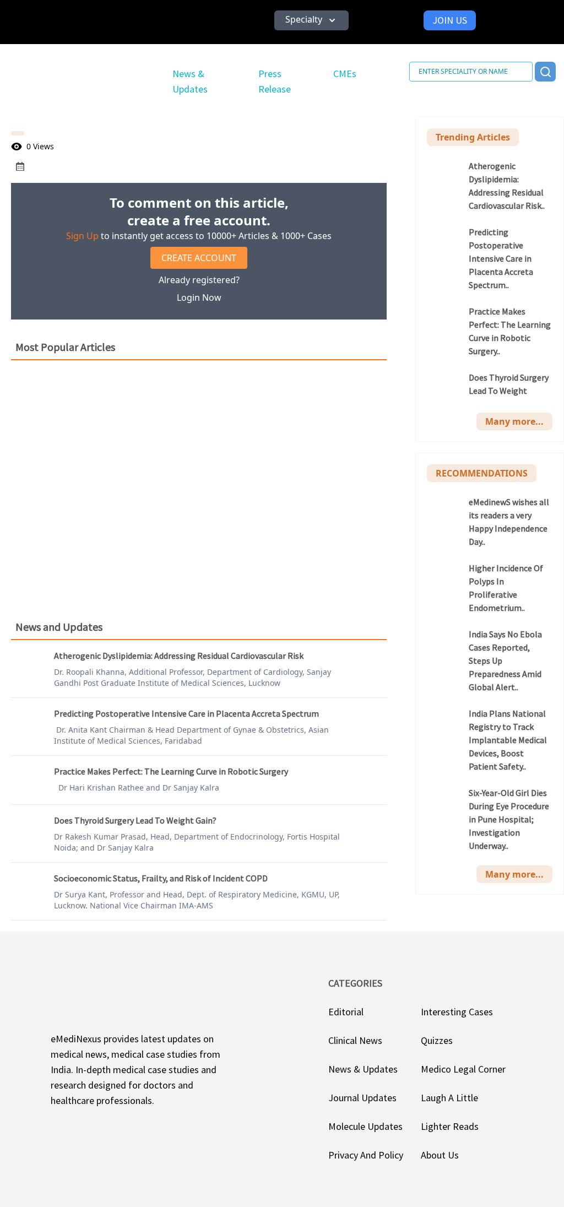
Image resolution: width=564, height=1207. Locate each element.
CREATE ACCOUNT (198, 258)
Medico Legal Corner (463, 1069)
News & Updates (363, 1069)
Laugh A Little (449, 1097)
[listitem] (489, 185)
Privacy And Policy (365, 1155)
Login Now (199, 297)
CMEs (344, 73)
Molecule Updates (365, 1126)
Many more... (514, 421)
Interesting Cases (457, 1011)
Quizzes (437, 1040)
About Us (440, 1155)
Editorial (346, 1011)
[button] (311, 20)
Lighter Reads (450, 1126)
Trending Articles (473, 137)
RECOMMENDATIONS (482, 473)
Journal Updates (362, 1097)
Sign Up (82, 236)
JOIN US (449, 20)
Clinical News (355, 1040)
